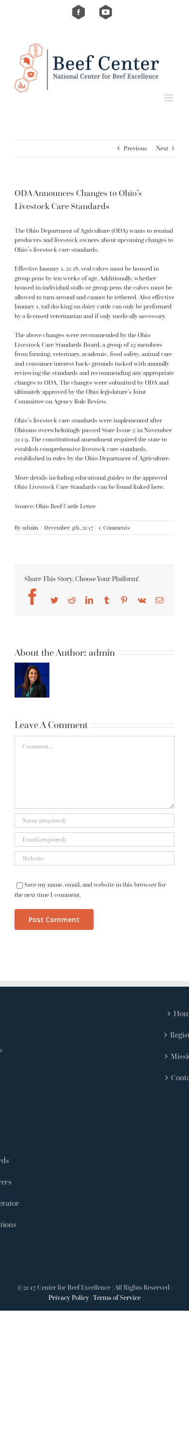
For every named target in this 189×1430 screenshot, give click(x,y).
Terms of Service (117, 1297)
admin (30, 527)
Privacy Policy (68, 1297)
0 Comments (114, 527)
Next (162, 148)
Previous (135, 148)
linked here (148, 487)
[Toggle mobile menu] (169, 98)
